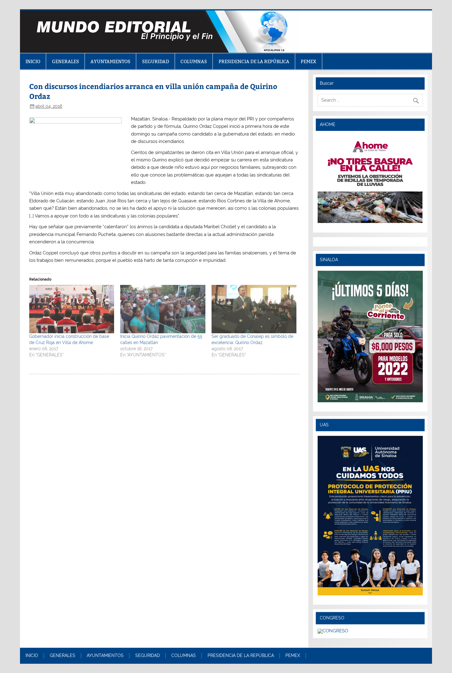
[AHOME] (370, 179)
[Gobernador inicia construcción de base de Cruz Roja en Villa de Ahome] (71, 309)
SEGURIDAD (155, 61)
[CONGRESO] (333, 631)
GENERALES (65, 61)
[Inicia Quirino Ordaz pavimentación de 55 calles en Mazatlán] (162, 309)
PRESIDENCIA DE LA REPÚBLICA (254, 61)
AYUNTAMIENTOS (110, 61)
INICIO (33, 61)
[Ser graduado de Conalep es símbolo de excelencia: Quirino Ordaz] (254, 309)
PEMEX (308, 61)
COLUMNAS (193, 61)
